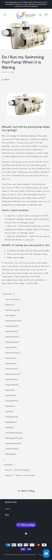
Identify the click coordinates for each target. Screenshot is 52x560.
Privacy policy (42, 555)
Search (8, 509)
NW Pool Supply (16, 555)
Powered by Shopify (29, 555)
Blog (7, 514)
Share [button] (6, 79)
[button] (5, 15)
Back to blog (27, 490)
